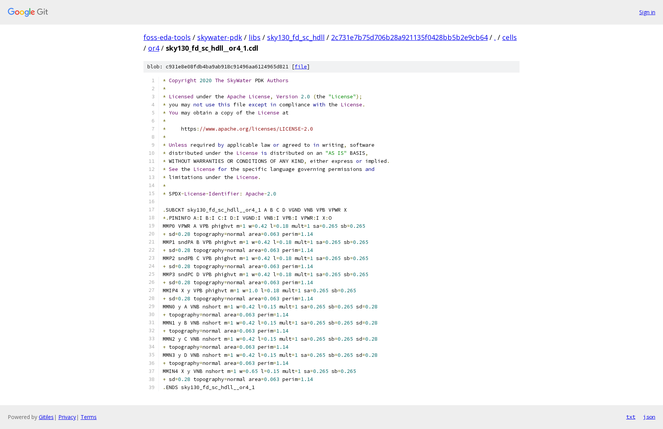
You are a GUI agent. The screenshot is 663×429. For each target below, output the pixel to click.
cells (509, 37)
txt (630, 416)
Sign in (647, 12)
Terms (89, 417)
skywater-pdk (219, 37)
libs (255, 37)
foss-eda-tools (167, 37)
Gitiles (46, 417)
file (301, 66)
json (649, 416)
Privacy (67, 417)
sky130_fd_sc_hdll (296, 37)
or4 (153, 48)
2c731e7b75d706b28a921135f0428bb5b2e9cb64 (409, 37)
